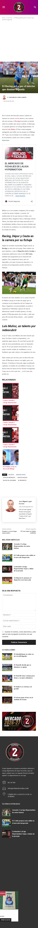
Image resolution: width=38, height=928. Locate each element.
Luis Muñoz (11, 129)
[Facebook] (9, 108)
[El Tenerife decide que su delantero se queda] (7, 667)
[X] (16, 108)
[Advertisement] (19, 41)
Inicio (3, 18)
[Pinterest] (22, 108)
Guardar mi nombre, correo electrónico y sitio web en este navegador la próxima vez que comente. (19, 634)
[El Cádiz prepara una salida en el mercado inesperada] (7, 557)
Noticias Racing (22, 477)
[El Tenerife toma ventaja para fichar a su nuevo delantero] (7, 678)
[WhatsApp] (28, 108)
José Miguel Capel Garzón (17, 97)
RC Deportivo (22, 480)
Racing (17, 121)
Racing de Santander (9, 480)
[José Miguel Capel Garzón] (4, 97)
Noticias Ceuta (20, 474)
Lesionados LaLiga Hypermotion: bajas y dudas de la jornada (23, 569)
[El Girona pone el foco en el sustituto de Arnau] (7, 700)
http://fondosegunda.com (26, 506)
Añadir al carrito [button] (5, 920)
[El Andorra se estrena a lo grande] (7, 689)
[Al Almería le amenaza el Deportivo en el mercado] (7, 580)
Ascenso (9, 18)
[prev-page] (3, 707)
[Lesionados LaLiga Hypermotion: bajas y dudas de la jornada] (7, 569)
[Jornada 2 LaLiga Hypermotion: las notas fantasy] (7, 546)
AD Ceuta (11, 474)
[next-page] (6, 707)
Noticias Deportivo (9, 477)
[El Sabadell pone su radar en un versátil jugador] (7, 656)
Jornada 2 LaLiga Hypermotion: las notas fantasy (22, 546)
